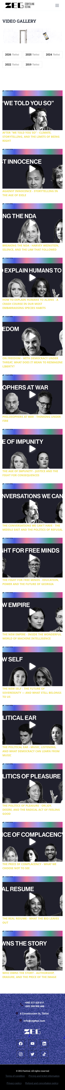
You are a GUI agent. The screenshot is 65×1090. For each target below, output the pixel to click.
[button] (57, 5)
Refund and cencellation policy (41, 1083)
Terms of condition (15, 1076)
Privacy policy (14, 1083)
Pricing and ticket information (44, 1076)
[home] (19, 5)
